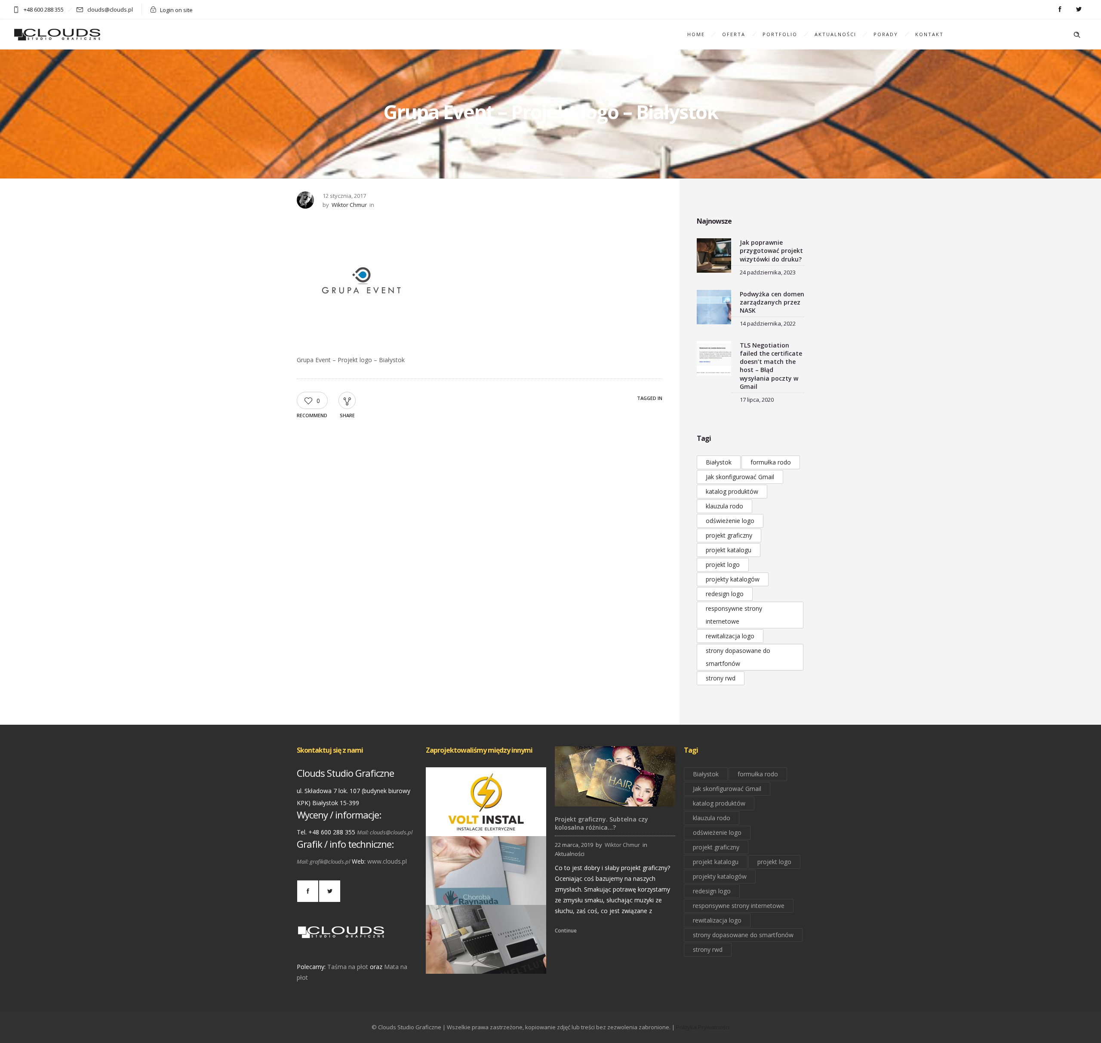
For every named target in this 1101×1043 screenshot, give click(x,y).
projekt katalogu (728, 550)
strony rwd (720, 678)
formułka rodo (770, 462)
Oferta (733, 34)
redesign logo (725, 594)
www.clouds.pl (387, 861)
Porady (885, 34)
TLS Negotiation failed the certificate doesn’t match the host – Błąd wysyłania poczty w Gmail (771, 366)
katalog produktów (732, 491)
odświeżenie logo (730, 521)
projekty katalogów (733, 579)
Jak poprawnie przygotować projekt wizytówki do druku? (771, 250)
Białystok (719, 462)
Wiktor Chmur (349, 205)
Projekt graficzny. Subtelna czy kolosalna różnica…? (601, 823)
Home (696, 34)
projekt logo (723, 564)
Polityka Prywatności (702, 1027)
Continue (566, 930)
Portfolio (780, 34)
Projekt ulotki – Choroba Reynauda (486, 893)
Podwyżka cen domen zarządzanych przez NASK (772, 302)
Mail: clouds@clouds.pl (384, 832)
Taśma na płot (347, 967)
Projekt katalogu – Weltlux (486, 961)
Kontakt (929, 34)
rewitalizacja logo (730, 636)
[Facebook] (1059, 9)
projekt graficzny (729, 535)
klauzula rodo (724, 506)
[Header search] (1077, 35)
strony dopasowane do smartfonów (738, 657)
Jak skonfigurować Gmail (740, 477)
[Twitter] (1078, 9)
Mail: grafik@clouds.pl (323, 861)
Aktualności (835, 34)
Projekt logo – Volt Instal (486, 824)
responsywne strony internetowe (734, 614)
